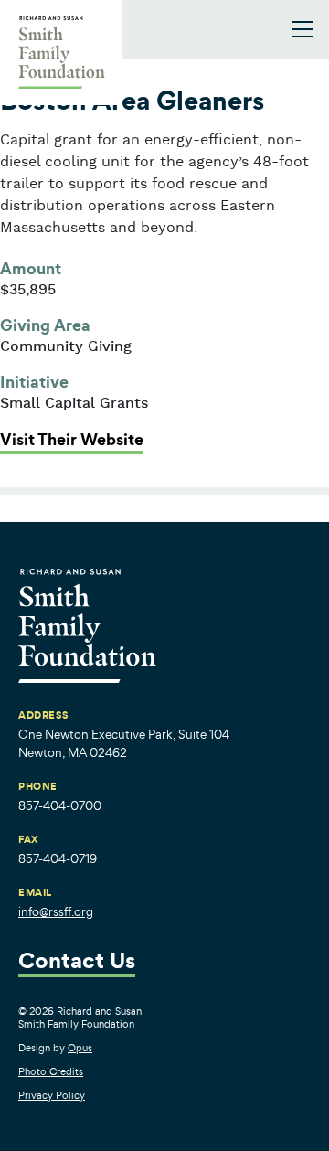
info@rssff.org (55, 912)
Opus (80, 1047)
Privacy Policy (51, 1095)
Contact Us (76, 962)
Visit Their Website (71, 439)
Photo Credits (50, 1071)
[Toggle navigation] (302, 29)
